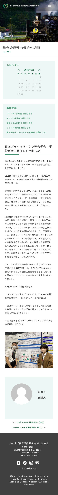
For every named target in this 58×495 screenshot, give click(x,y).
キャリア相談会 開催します (18, 118)
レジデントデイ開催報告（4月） (29, 422)
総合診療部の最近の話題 (21, 49)
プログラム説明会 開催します (19, 113)
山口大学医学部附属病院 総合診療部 (24, 5)
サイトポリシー (29, 468)
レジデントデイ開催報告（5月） (28, 427)
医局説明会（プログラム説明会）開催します (26, 132)
